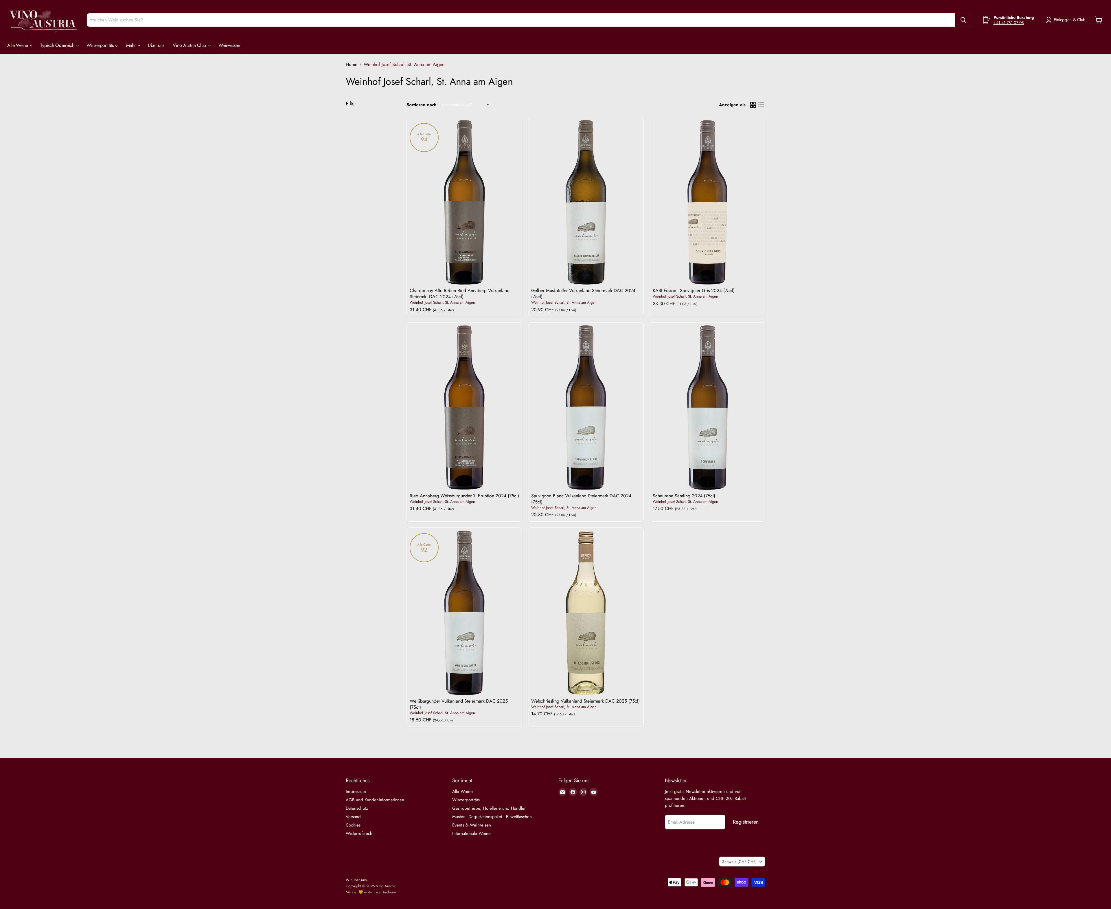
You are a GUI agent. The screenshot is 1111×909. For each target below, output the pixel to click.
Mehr (131, 45)
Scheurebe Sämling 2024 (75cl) (684, 495)
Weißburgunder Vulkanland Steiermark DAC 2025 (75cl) (459, 704)
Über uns (156, 45)
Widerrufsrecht (360, 833)
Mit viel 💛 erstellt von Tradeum (371, 892)
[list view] (761, 105)
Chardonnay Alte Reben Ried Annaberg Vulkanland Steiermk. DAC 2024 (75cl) (459, 293)
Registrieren (746, 822)
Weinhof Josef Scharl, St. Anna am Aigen (442, 302)
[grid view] (753, 105)
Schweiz (739, 861)
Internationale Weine (471, 833)
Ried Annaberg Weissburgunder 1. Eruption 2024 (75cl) (464, 495)
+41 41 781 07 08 (1009, 22)
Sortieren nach (421, 104)
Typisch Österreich (58, 45)
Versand (353, 816)
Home (351, 64)
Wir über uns (356, 880)
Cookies (353, 825)
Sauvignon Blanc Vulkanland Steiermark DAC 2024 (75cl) (581, 498)
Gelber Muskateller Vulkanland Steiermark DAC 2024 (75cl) (583, 293)
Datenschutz (357, 808)
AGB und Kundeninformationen (375, 800)
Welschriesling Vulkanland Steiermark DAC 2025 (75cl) (585, 701)
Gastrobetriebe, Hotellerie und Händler (489, 808)
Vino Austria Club (190, 45)
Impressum (356, 791)
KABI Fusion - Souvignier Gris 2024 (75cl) (694, 290)
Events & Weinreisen (471, 825)
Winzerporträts (101, 45)
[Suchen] (963, 20)
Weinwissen (229, 45)
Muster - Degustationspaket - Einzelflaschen (492, 816)
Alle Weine (18, 45)
